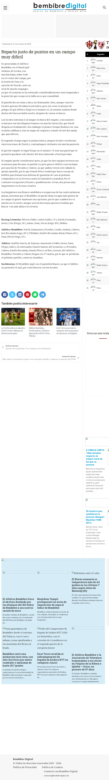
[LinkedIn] (19, 294)
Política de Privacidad (25, 767)
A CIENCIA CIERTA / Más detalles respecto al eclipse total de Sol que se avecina (95, 457)
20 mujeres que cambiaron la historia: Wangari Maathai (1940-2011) (95, 517)
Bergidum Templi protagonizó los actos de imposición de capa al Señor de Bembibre (51, 603)
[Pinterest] (27, 294)
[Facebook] (4, 294)
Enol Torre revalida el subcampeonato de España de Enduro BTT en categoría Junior (52, 658)
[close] (5, 8)
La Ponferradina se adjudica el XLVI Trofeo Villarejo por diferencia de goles (13, 330)
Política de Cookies (52, 767)
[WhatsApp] (35, 294)
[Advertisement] (54, 719)
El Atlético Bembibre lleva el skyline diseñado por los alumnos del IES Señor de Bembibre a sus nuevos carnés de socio (18, 604)
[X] (12, 294)
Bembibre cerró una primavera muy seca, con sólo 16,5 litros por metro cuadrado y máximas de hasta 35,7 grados (18, 659)
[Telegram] (42, 294)
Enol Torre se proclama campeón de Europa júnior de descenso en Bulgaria (67, 330)
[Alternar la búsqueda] (104, 7)
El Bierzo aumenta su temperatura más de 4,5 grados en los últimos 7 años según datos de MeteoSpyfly (86, 585)
